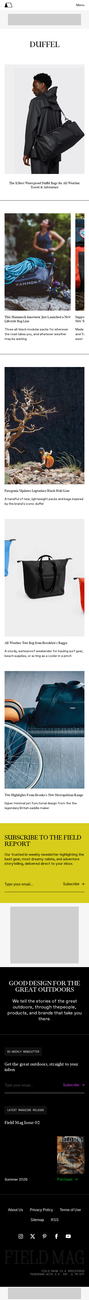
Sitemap (37, 1220)
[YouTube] (68, 1236)
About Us (15, 1210)
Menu (80, 5)
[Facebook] (56, 1236)
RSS (55, 1220)
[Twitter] (32, 1236)
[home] (8, 5)
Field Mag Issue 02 (22, 1122)
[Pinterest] (44, 1236)
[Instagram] (21, 1236)
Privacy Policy (41, 1210)
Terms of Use (70, 1210)
